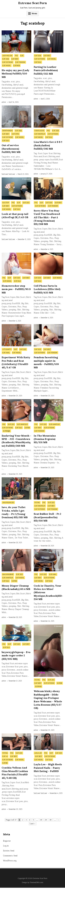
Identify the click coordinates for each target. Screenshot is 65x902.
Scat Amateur (39, 134)
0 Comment (26, 32)
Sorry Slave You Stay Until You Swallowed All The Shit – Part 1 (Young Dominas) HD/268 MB (47, 217)
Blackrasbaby (8, 574)
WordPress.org (9, 860)
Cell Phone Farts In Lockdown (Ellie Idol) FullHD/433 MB (47, 289)
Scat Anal (6, 353)
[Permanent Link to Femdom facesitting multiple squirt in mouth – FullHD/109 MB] (48, 335)
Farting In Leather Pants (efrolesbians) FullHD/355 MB (46, 70)
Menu (34, 13)
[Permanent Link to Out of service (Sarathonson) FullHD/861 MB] (16, 116)
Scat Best (14, 59)
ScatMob (16, 65)
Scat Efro (15, 134)
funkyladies (39, 131)
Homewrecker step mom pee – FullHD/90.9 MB (16, 289)
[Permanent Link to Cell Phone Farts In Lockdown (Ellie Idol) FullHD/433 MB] (48, 264)
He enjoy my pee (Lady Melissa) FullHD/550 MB (15, 73)
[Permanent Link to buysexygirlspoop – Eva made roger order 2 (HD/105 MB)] (16, 633)
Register (7, 841)
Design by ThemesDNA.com (32, 882)
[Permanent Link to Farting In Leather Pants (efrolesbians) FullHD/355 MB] (48, 41)
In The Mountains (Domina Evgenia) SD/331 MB (45, 439)
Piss (16, 55)
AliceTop (5, 203)
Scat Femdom (20, 62)
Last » (32, 823)
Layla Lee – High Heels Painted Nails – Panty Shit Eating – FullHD (48, 768)
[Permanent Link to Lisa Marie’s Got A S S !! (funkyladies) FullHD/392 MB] (48, 116)
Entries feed (8, 850)
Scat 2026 (5, 59)
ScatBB (27, 428)
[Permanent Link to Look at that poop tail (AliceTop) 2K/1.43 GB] (16, 188)
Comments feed (10, 855)
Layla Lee (38, 753)
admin (4, 102)
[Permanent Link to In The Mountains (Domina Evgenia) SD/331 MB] (48, 410)
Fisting (37, 502)
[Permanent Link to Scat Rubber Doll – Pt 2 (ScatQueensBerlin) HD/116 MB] (48, 488)
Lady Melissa (7, 55)
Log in (6, 845)
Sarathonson (7, 131)
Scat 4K (5, 756)
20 (46, 820)
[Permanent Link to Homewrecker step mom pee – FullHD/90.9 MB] (16, 264)
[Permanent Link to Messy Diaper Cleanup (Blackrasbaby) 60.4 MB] (16, 560)
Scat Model (6, 65)
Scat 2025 (26, 203)
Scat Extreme (7, 62)
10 (41, 820)
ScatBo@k (6, 431)
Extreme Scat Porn (32, 3)
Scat (22, 55)
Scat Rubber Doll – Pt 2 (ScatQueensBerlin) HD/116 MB (47, 517)
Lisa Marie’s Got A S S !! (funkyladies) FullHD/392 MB (48, 145)
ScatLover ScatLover (8, 174)
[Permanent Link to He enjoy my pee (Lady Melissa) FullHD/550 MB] (16, 41)
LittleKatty (6, 349)
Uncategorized (8, 502)
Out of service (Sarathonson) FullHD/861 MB (11, 148)
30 (50, 820)
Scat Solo (37, 62)
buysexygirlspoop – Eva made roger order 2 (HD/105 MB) (16, 655)
